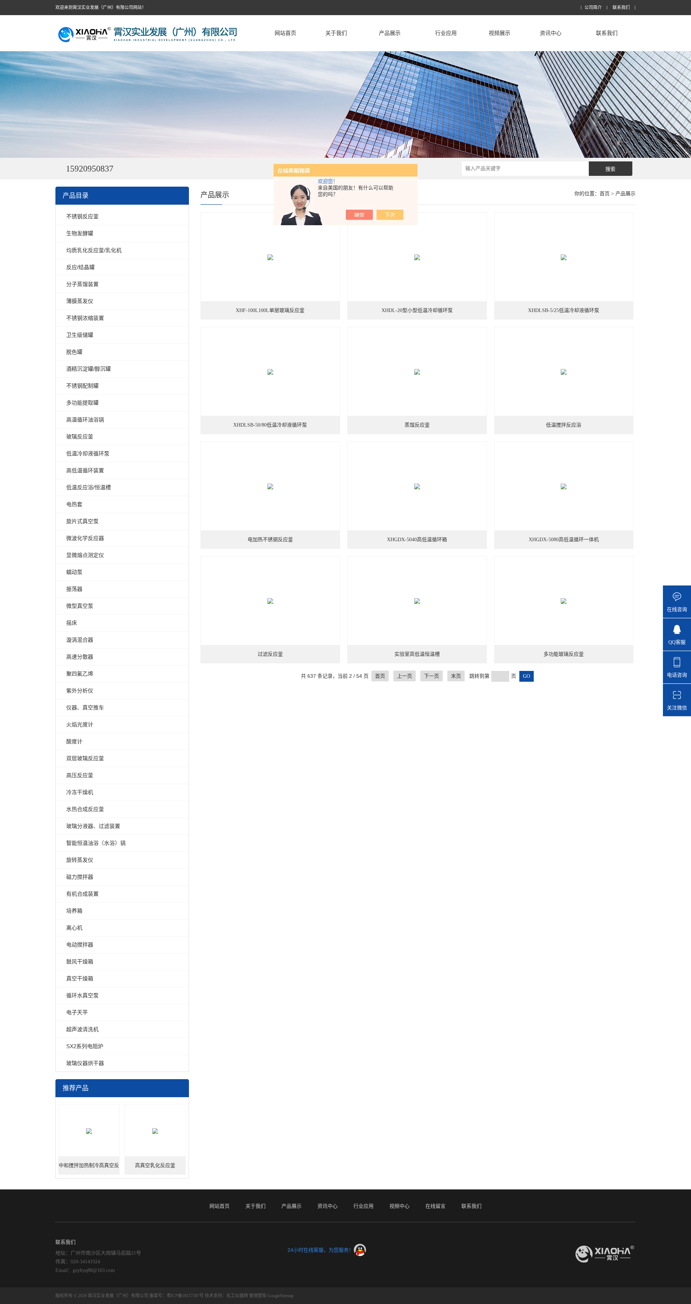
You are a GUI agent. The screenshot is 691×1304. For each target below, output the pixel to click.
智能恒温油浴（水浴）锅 (96, 843)
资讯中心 (550, 33)
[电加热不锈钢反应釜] (270, 486)
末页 (456, 676)
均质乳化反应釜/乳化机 (94, 250)
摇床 (71, 623)
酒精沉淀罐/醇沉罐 (88, 369)
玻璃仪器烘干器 (85, 1063)
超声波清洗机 (82, 1029)
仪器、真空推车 (85, 707)
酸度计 (74, 741)
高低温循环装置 (85, 470)
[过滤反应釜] (270, 601)
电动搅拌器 (79, 945)
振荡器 (74, 589)
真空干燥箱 (79, 978)
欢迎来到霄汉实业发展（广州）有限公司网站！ (100, 7)
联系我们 (621, 7)
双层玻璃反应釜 (85, 758)
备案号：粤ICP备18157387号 (176, 1295)
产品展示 (390, 33)
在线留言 (435, 1206)
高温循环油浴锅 (85, 420)
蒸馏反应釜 (417, 425)
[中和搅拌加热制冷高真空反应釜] (89, 1131)
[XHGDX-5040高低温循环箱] (417, 486)
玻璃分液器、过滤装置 (93, 826)
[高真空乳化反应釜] (155, 1131)
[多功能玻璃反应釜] (563, 601)
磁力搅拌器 (79, 877)
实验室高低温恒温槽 (417, 654)
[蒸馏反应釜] (417, 372)
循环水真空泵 (82, 995)
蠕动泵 (74, 572)
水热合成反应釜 (85, 809)
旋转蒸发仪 (79, 860)
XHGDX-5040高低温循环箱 (417, 539)
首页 (605, 193)
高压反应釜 (79, 775)
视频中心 (399, 1206)
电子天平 (77, 1012)
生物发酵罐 (79, 233)
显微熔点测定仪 (85, 555)
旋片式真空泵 (82, 521)
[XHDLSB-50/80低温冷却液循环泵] (270, 372)
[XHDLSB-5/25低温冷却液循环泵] (563, 257)
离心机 (74, 928)
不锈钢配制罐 (82, 386)
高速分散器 (79, 657)
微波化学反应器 (85, 538)
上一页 (404, 676)
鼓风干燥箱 (79, 961)
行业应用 (446, 33)
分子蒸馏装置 (82, 284)
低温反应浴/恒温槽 (88, 487)
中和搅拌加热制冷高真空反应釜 (89, 1169)
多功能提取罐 (82, 403)
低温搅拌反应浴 (563, 425)
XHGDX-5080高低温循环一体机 (564, 539)
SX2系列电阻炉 (84, 1046)
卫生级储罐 (79, 335)
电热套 (74, 504)
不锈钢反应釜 (82, 216)
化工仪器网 (237, 1295)
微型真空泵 (79, 606)
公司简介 (593, 7)
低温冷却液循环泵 (87, 453)
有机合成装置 (82, 894)
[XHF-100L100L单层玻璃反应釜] (270, 257)
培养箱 (74, 911)
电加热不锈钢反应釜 (270, 539)
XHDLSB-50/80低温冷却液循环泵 (270, 425)
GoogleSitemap (280, 1295)
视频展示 (499, 33)
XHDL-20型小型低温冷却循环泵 (417, 310)
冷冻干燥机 (79, 792)
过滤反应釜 (270, 654)
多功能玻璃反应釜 (563, 654)
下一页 (431, 676)
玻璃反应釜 (79, 436)
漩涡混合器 (79, 640)
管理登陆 (257, 1295)
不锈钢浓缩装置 (85, 318)
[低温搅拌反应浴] (563, 372)
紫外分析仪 (79, 690)
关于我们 (336, 33)
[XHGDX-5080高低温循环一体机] (563, 486)
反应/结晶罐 (80, 267)
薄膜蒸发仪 (79, 301)
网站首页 (285, 33)
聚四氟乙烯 (79, 674)
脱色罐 (74, 352)
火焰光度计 (79, 724)
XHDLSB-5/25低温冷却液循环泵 (563, 310)
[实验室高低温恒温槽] (417, 601)
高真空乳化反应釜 (155, 1165)
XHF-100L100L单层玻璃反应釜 (270, 310)
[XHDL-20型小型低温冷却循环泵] (417, 257)
